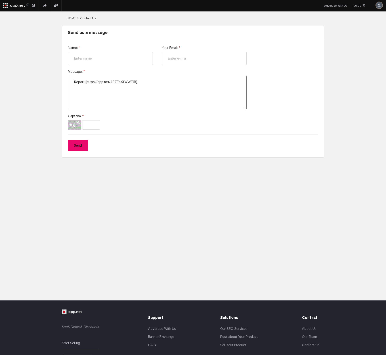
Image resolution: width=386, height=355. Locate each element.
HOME (71, 18)
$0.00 (357, 6)
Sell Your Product (233, 345)
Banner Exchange (161, 336)
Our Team (309, 336)
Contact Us (310, 345)
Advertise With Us (335, 6)
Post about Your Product (239, 336)
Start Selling (71, 343)
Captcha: (76, 116)
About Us (309, 328)
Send (78, 145)
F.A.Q (152, 345)
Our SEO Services (234, 328)
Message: (76, 71)
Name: (74, 48)
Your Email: (171, 48)
